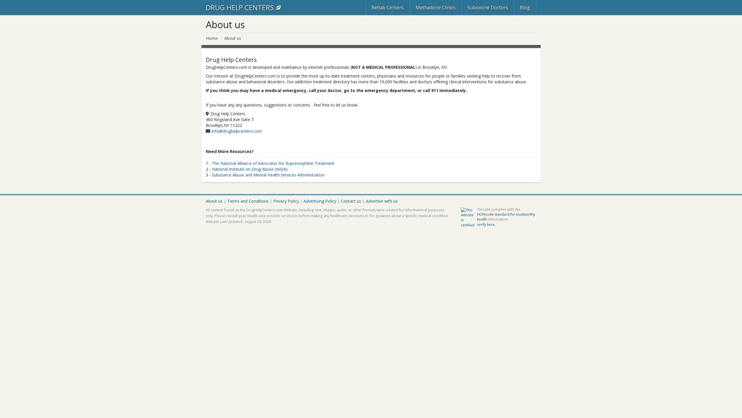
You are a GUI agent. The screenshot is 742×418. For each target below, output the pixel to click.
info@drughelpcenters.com (237, 131)
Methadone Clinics (436, 7)
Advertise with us (382, 201)
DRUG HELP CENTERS (241, 7)
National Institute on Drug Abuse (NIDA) (250, 169)
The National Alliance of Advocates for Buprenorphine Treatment (273, 163)
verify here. (486, 224)
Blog (525, 7)
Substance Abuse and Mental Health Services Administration (268, 175)
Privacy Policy (286, 201)
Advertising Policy (319, 201)
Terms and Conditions (248, 201)
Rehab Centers (388, 7)
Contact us (351, 201)
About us (214, 201)
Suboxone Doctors (488, 7)
